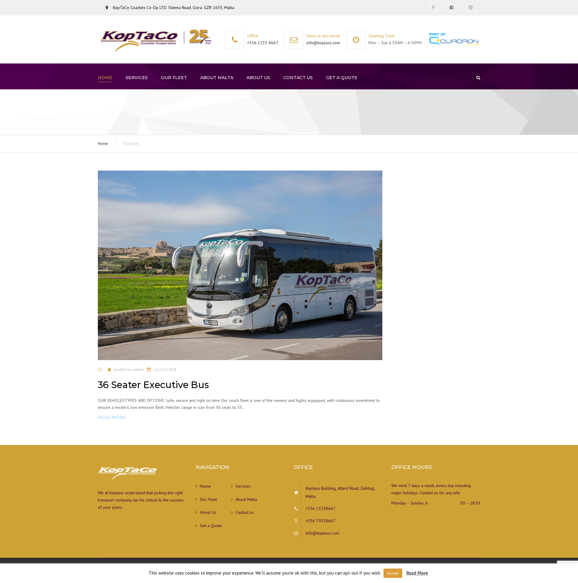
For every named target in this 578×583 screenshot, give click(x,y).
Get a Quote (341, 77)
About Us (258, 77)
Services (137, 77)
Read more (112, 417)
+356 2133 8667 (262, 42)
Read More (417, 573)
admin (138, 369)
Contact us (298, 77)
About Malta (216, 77)
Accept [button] (393, 573)
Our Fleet (174, 77)
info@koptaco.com (323, 42)
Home (105, 77)
